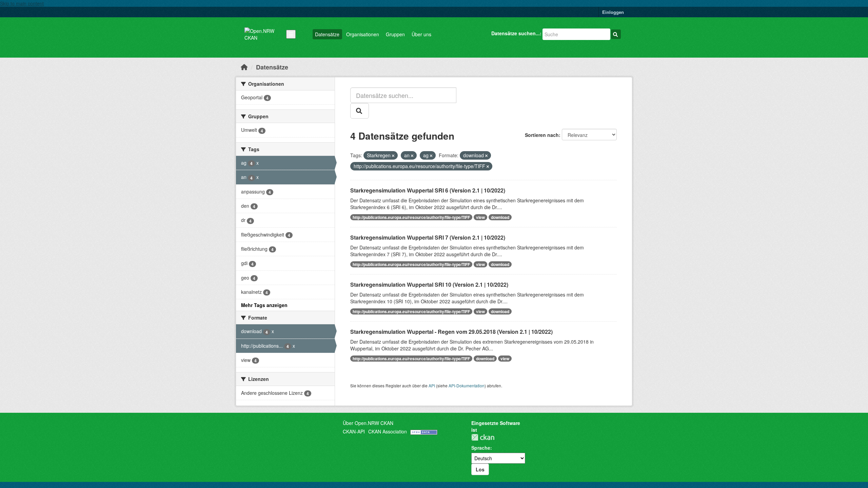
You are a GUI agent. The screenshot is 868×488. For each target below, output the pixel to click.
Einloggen (613, 12)
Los (480, 469)
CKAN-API (354, 431)
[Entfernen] (393, 155)
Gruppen (395, 34)
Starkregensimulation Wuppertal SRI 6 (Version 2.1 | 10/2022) (427, 190)
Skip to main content (22, 3)
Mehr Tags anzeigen (264, 305)
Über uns (421, 34)
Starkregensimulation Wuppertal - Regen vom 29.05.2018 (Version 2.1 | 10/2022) (451, 332)
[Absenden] (616, 34)
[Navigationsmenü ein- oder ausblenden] (291, 34)
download (500, 217)
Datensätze (327, 34)
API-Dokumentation (467, 385)
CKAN (482, 437)
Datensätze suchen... (515, 33)
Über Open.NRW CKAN (368, 423)
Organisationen (362, 34)
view (480, 217)
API (432, 385)
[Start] (244, 66)
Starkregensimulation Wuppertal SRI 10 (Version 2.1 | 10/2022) (429, 284)
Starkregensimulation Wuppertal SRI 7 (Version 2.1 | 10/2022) (427, 237)
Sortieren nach (542, 134)
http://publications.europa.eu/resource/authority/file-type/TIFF (411, 217)
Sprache (480, 447)
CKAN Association (387, 431)
